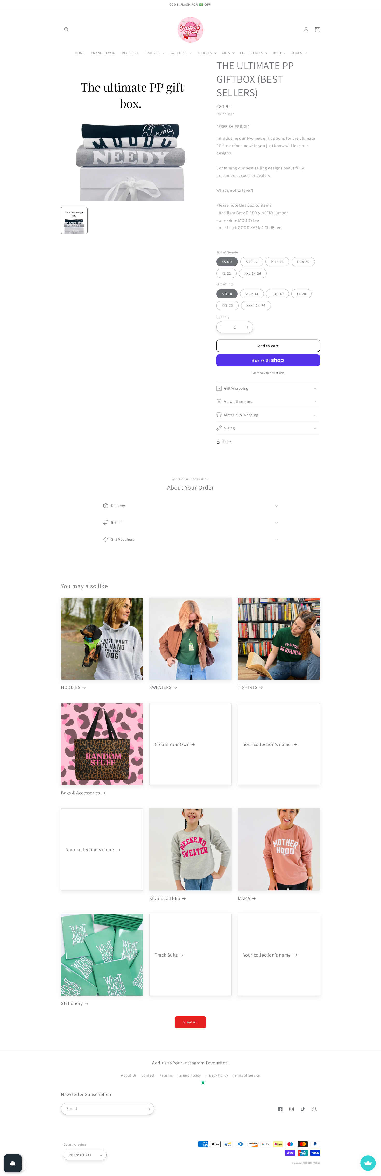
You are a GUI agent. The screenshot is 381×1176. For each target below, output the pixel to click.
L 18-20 (303, 261)
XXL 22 (227, 305)
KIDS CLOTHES (164, 898)
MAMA (244, 898)
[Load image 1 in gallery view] (74, 220)
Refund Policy (189, 1075)
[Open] (13, 1163)
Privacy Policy (216, 1075)
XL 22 (226, 273)
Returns (166, 1075)
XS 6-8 (227, 261)
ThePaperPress (311, 1162)
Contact (147, 1075)
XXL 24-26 (252, 273)
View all (190, 1022)
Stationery (72, 1003)
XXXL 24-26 (255, 305)
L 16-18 (277, 293)
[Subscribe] (148, 1109)
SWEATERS (160, 687)
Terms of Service (246, 1075)
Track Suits (166, 955)
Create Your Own (172, 744)
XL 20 (301, 293)
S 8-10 (227, 293)
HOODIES (70, 687)
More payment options (268, 373)
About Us (129, 1075)
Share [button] (227, 441)
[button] (66, 29)
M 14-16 (277, 261)
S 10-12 (252, 261)
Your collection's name (267, 744)
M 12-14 (251, 293)
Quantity (222, 317)
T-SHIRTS (248, 687)
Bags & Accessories (80, 793)
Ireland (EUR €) (80, 1155)
